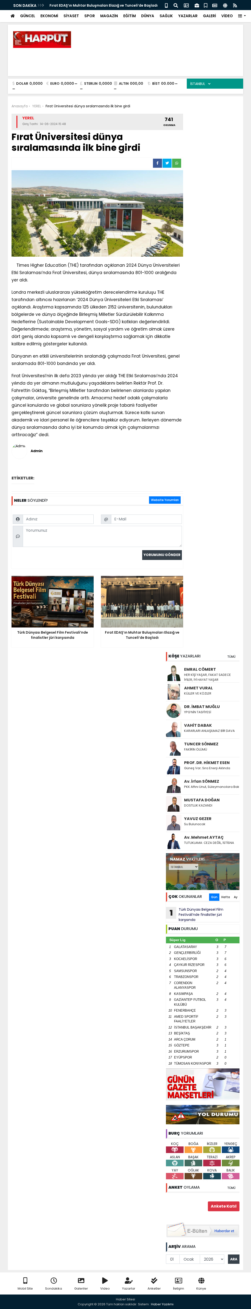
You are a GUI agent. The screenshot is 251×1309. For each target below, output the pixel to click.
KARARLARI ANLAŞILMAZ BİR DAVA (209, 730)
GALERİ (209, 15)
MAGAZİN (109, 15)
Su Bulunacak (194, 824)
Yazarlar (128, 1288)
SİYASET (71, 15)
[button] (242, 16)
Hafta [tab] (225, 897)
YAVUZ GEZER (198, 819)
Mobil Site (25, 1288)
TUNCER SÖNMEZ (201, 744)
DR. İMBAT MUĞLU (202, 707)
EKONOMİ (49, 15)
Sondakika (53, 1288)
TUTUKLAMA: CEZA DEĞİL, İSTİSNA (209, 842)
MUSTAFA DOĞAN (202, 800)
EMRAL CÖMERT (200, 669)
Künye (201, 1288)
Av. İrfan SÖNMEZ (201, 781)
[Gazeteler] (215, 5)
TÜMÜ (231, 656)
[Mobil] (166, 5)
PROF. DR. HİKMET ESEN (207, 763)
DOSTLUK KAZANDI (198, 805)
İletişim (178, 1288)
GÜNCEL (27, 15)
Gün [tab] (214, 897)
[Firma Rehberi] (196, 5)
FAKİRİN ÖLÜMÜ (196, 749)
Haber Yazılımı (162, 1304)
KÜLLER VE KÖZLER (198, 693)
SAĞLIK (166, 15)
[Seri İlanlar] (205, 5)
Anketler (154, 1288)
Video (105, 1288)
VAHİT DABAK (198, 725)
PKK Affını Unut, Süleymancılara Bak (211, 786)
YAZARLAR (188, 15)
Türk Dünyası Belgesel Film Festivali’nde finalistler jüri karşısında (197, 914)
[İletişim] (186, 5)
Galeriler (81, 1288)
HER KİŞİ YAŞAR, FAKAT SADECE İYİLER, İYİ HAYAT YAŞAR (207, 677)
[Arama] (175, 5)
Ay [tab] (236, 897)
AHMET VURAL (198, 688)
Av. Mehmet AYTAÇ (204, 837)
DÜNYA (147, 15)
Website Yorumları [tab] (165, 500)
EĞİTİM (129, 15)
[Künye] (225, 5)
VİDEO (227, 15)
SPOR (89, 15)
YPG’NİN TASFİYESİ (197, 712)
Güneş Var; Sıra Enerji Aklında (207, 768)
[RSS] (235, 5)
